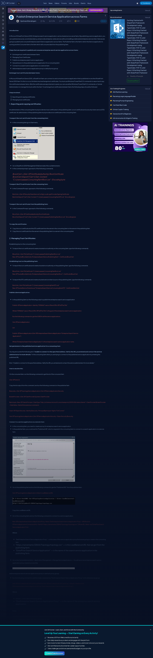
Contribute (146, 3)
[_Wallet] (3, 20)
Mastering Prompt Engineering (123, 101)
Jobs (70, 3)
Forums (64, 3)
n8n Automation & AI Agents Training (125, 118)
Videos (57, 3)
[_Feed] (3, 13)
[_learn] (3, 24)
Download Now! (133, 81)
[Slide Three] (58, 10)
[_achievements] (3, 28)
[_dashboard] (3, 16)
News (50, 3)
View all (147, 10)
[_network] (3, 31)
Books (76, 3)
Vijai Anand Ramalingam (28, 21)
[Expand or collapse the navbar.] (3, 8)
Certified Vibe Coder (120, 105)
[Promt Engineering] (130, 137)
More (89, 3)
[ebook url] (117, 38)
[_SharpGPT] (3, 43)
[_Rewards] (3, 39)
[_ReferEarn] (3, 35)
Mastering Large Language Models (124, 96)
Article (103, 21)
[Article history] (41, 21)
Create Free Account (54, 653)
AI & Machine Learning (120, 92)
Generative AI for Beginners (122, 114)
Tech (45, 3)
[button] (68, 21)
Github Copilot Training (121, 109)
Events (83, 3)
